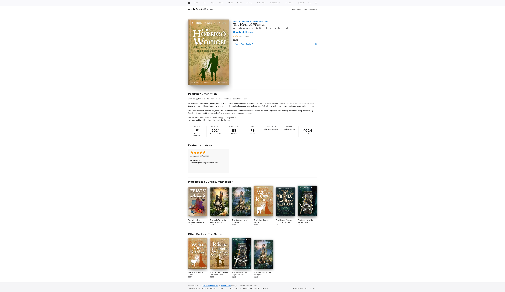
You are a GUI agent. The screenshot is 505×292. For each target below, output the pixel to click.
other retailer (226, 286)
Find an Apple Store (210, 286)
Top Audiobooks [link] (310, 10)
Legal (256, 288)
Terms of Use (247, 288)
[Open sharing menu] (316, 44)
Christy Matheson (243, 32)
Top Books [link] (296, 10)
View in (243, 44)
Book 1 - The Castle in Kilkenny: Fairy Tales (250, 21)
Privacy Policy (234, 288)
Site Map (264, 288)
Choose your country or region (305, 288)
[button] (309, 3)
